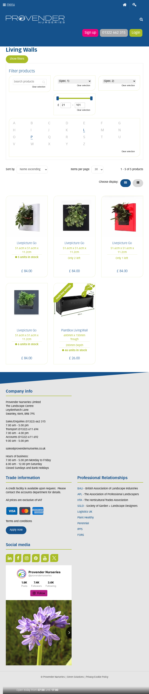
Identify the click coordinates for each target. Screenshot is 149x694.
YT (45, 558)
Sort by (10, 169)
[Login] (134, 5)
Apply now (16, 529)
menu (11, 4)
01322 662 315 (114, 33)
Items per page (80, 169)
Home (125, 5)
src (141, 19)
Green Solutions (75, 677)
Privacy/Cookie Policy (97, 677)
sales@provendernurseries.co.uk (25, 448)
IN (26, 558)
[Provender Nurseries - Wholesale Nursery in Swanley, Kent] (35, 19)
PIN (36, 558)
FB (18, 558)
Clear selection (38, 87)
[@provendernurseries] (21, 574)
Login (136, 33)
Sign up (90, 33)
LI (9, 558)
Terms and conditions (19, 521)
